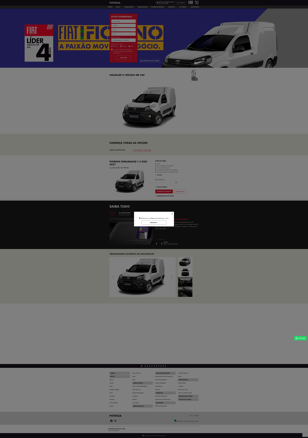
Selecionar (153, 222)
